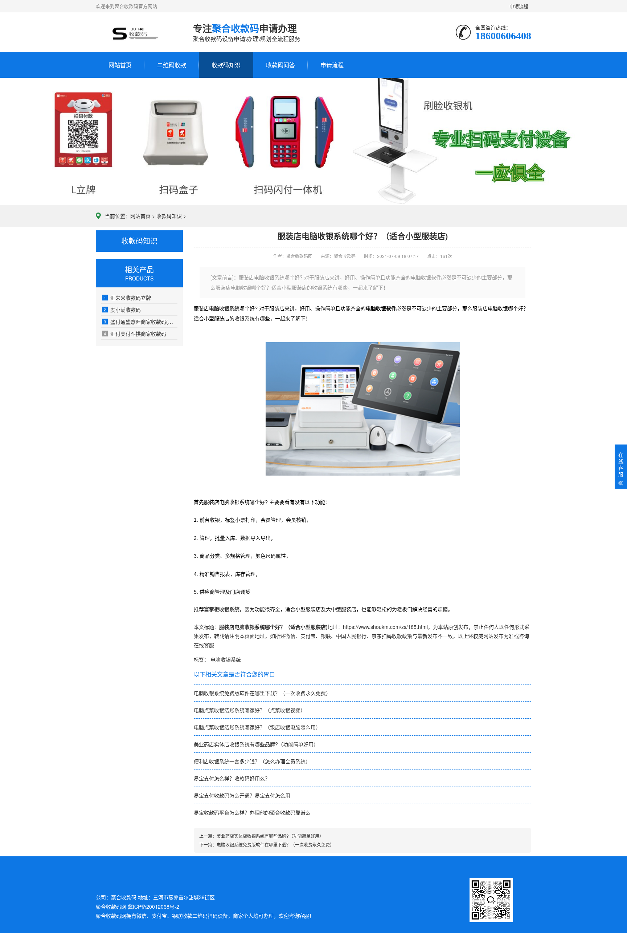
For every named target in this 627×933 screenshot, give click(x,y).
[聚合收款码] (133, 32)
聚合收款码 (108, 915)
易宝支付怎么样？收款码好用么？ (232, 778)
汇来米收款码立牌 (127, 297)
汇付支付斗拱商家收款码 (135, 333)
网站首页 (120, 65)
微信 (290, 635)
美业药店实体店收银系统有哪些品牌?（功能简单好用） (256, 744)
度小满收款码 (122, 309)
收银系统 (244, 319)
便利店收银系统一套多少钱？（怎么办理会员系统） (252, 761)
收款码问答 (280, 65)
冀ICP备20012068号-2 (153, 906)
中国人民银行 (351, 635)
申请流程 (519, 6)
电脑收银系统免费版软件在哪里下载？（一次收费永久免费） (262, 692)
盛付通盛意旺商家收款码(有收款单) (140, 321)
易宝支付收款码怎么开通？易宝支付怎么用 (242, 795)
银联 (326, 635)
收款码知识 (226, 65)
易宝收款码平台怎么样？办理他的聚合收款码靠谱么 (252, 812)
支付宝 (308, 635)
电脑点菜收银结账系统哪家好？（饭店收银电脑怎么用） (257, 727)
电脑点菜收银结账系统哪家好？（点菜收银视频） (250, 710)
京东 (377, 635)
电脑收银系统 (225, 659)
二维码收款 (171, 65)
